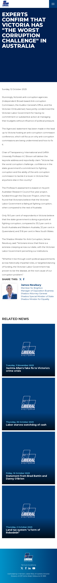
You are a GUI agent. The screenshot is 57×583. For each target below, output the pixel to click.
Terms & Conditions (28, 565)
